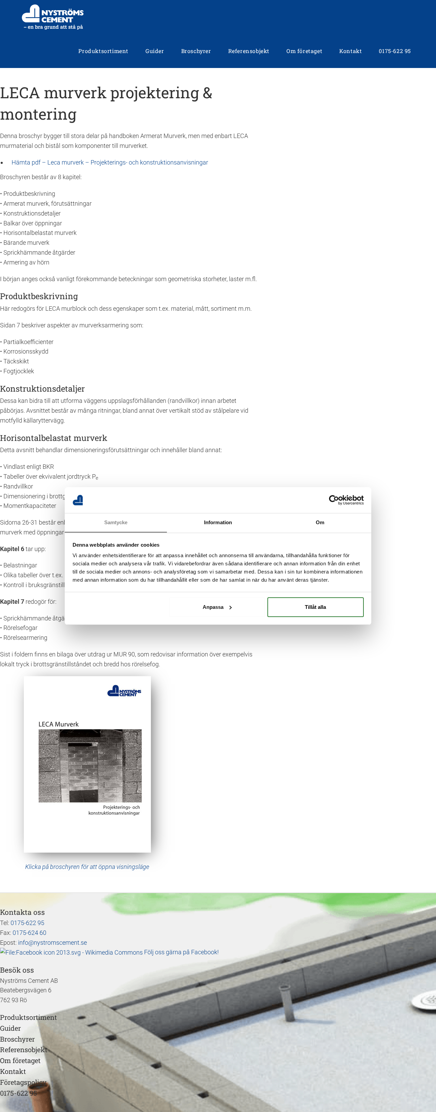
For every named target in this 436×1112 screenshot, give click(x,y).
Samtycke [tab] (116, 522)
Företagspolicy (23, 1082)
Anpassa (213, 607)
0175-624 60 (29, 932)
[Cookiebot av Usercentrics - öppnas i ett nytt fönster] (334, 500)
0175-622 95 (27, 922)
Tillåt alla (315, 607)
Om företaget (20, 1060)
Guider (10, 1028)
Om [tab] (320, 522)
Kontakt (13, 1071)
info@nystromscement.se (52, 942)
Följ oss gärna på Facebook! (181, 952)
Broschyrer (17, 1038)
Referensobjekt (23, 1049)
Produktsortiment (28, 1017)
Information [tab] (218, 522)
